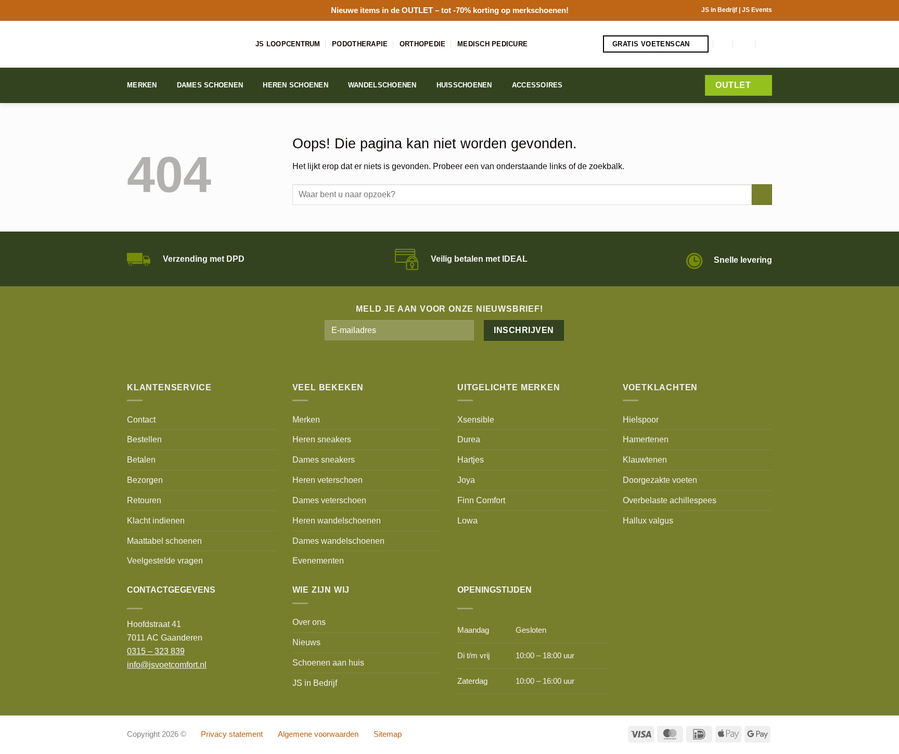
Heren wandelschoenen (336, 520)
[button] (724, 44)
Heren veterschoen (327, 479)
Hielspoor (641, 419)
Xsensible (475, 419)
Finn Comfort (481, 500)
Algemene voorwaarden (318, 734)
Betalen (141, 459)
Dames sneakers (323, 459)
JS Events (757, 10)
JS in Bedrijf (720, 10)
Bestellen (144, 439)
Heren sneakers (321, 439)
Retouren (144, 500)
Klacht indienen (156, 520)
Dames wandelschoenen (338, 540)
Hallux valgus (648, 520)
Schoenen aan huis (328, 662)
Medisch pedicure (492, 44)
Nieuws (306, 642)
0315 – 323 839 (156, 651)
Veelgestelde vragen (165, 560)
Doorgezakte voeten (660, 479)
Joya (466, 479)
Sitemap (388, 734)
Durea (468, 439)
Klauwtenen (645, 459)
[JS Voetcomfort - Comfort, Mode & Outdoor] (183, 44)
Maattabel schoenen (164, 540)
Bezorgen (145, 479)
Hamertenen (646, 439)
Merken (142, 85)
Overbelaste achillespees (669, 500)
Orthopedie (423, 44)
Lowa (467, 520)
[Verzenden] (762, 194)
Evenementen (318, 560)
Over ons (309, 622)
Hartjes (470, 459)
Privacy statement (232, 734)
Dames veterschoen (329, 500)
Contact (141, 419)
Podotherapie (360, 44)
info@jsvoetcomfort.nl (167, 664)
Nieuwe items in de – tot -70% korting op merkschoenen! (450, 10)
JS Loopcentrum (287, 44)
